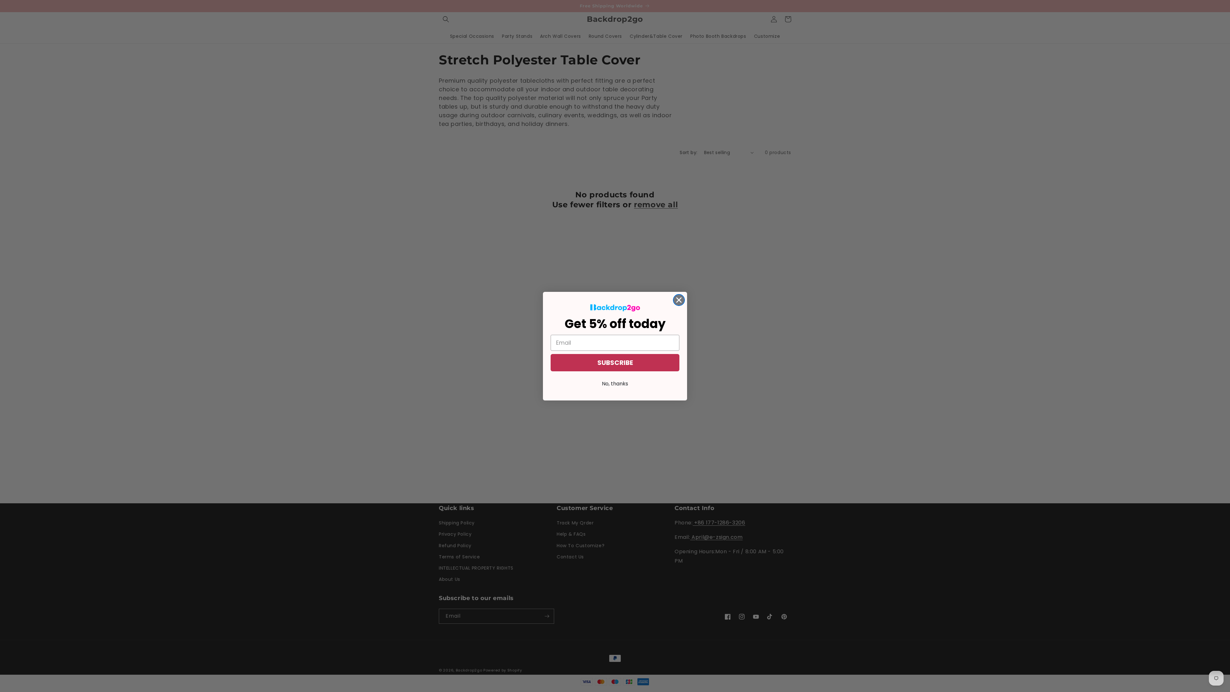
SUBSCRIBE (615, 362)
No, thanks (615, 383)
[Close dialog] (679, 300)
